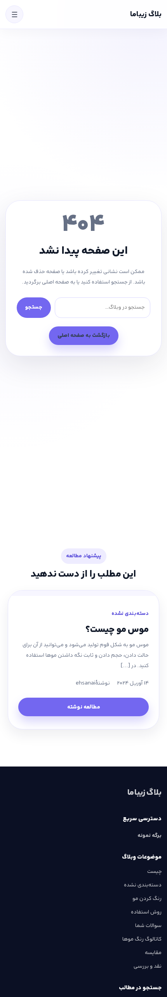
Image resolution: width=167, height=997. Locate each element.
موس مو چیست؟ (117, 629)
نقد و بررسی (148, 966)
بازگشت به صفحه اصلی (83, 335)
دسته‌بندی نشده (130, 613)
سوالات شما (148, 925)
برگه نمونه (149, 835)
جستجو (33, 307)
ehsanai (85, 683)
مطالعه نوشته (83, 707)
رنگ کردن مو (147, 898)
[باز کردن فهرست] (14, 14)
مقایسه (153, 952)
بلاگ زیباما (146, 14)
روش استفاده (146, 912)
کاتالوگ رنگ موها (142, 939)
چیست (154, 871)
